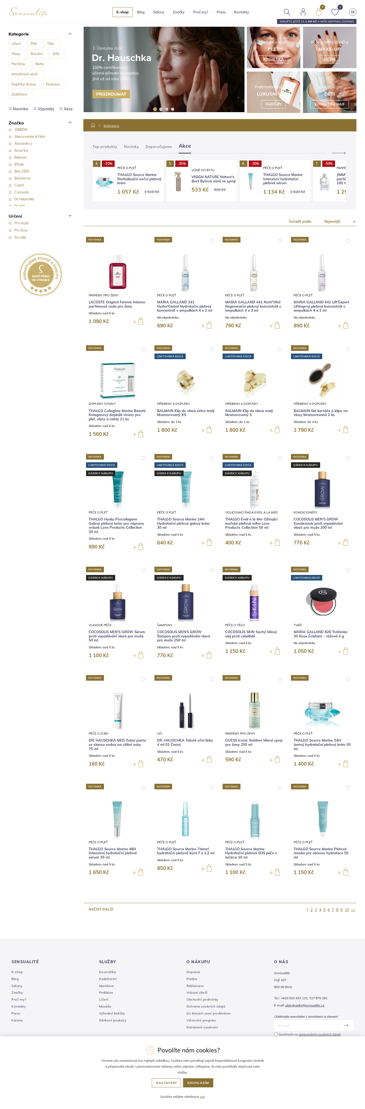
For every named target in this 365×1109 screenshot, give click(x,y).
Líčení (16, 43)
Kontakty (241, 12)
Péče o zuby (98, 733)
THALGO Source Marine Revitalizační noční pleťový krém (139, 179)
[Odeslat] (346, 1025)
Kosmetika (107, 972)
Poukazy (53, 84)
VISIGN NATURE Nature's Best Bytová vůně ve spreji (214, 179)
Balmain (20, 157)
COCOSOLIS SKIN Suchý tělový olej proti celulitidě (251, 634)
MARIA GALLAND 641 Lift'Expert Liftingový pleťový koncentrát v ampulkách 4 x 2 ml (321, 306)
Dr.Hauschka (24, 199)
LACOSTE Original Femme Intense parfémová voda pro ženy (117, 304)
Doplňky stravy (23, 84)
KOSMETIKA (273, 59)
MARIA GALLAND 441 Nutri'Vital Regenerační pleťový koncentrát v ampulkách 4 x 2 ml (253, 306)
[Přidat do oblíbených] (211, 241)
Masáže (105, 1006)
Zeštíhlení (19, 94)
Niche (39, 64)
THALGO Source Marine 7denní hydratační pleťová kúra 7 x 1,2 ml (185, 851)
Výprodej (46, 109)
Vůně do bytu (203, 170)
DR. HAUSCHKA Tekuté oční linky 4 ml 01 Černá (185, 742)
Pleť (34, 43)
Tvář (298, 625)
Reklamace (195, 986)
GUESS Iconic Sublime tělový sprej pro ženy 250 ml (253, 742)
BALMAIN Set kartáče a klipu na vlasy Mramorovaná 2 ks (321, 413)
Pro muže (21, 223)
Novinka (20, 109)
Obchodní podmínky (202, 999)
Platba (192, 979)
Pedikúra (106, 992)
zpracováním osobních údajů (320, 1034)
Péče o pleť (126, 168)
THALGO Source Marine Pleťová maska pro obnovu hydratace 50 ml (321, 853)
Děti (56, 54)
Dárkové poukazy (112, 1020)
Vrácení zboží (197, 992)
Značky (179, 12)
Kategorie (111, 126)
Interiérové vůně (24, 74)
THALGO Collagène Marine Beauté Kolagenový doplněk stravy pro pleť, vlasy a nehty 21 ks (117, 415)
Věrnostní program (201, 1020)
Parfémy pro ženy (104, 295)
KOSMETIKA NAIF (330, 104)
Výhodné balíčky (112, 1013)
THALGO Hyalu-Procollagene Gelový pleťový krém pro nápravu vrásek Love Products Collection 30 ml (116, 525)
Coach (19, 185)
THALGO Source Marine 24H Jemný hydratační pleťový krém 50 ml (322, 744)
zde (202, 1097)
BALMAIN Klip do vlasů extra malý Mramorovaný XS (186, 413)
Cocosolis (21, 192)
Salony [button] (158, 12)
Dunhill (19, 206)
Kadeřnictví (108, 979)
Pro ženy (21, 230)
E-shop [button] (123, 12)
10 (347, 909)
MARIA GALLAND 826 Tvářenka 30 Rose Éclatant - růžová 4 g (320, 634)
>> (353, 909)
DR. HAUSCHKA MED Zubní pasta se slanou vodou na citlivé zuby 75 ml (117, 744)
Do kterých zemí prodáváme (209, 1013)
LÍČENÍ (329, 59)
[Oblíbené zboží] (335, 11)
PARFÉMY (273, 104)
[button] (155, 109)
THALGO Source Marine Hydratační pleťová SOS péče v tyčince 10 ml (251, 853)
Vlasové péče (100, 625)
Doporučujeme (159, 146)
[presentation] (336, 153)
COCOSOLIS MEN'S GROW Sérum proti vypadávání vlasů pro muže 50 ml (117, 636)
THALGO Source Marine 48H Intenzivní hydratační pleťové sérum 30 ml (113, 853)
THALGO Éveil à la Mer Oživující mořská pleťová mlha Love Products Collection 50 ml (251, 523)
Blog (141, 12)
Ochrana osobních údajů (206, 1006)
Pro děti (20, 237)
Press (221, 12)
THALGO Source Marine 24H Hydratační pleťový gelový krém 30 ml (183, 523)
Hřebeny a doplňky (173, 404)
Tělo (50, 43)
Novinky (131, 146)
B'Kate (19, 164)
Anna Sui (21, 150)
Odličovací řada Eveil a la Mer (251, 512)
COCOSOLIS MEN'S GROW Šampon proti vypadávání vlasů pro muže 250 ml (183, 636)
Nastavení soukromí (202, 1027)
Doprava (193, 972)
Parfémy (18, 64)
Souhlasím (198, 1083)
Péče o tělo (235, 625)
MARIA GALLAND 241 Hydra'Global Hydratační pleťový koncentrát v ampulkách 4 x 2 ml (184, 306)
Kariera (17, 1020)
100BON (20, 129)
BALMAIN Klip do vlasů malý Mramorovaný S (249, 413)
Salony (16, 986)
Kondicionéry (305, 512)
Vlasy (15, 54)
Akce (68, 109)
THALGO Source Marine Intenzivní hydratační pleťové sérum (282, 179)
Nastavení (166, 1083)
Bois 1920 (21, 171)
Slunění (36, 54)
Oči (159, 733)
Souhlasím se (310, 1034)
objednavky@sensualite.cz (304, 1005)
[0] (318, 11)
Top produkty (105, 146)
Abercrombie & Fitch (29, 136)
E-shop (17, 972)
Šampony (164, 625)
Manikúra (106, 986)
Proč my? (200, 12)
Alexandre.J (23, 143)
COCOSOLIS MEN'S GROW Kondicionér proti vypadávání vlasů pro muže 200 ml (318, 523)
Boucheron (22, 178)
